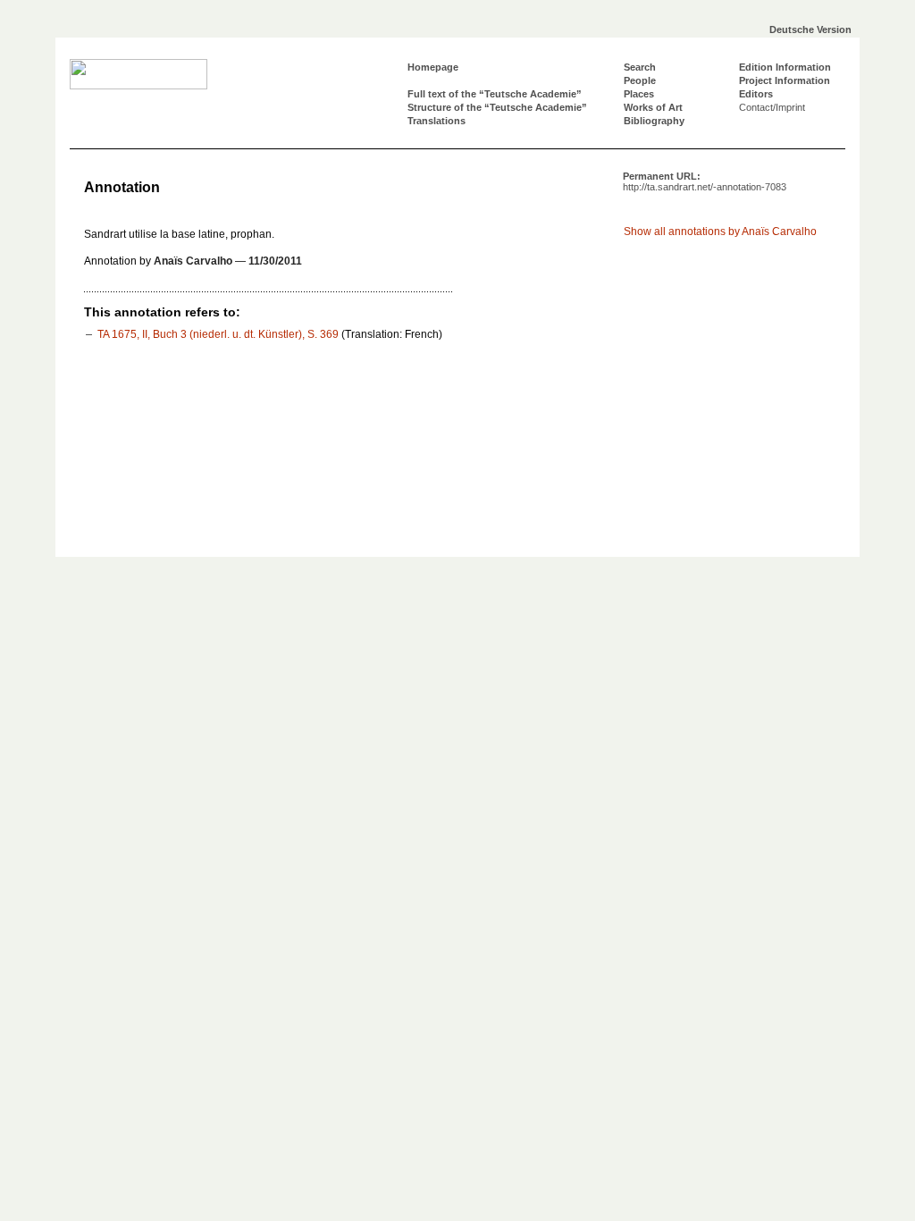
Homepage (432, 67)
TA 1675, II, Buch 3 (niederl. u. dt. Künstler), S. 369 (218, 334)
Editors (756, 93)
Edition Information (785, 67)
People (640, 80)
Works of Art (653, 107)
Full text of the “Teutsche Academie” (494, 93)
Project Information (784, 80)
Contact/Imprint (772, 107)
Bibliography (654, 120)
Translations (436, 120)
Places (639, 93)
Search (640, 67)
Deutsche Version (810, 29)
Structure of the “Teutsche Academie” (497, 107)
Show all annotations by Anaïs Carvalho (720, 231)
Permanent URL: (704, 181)
